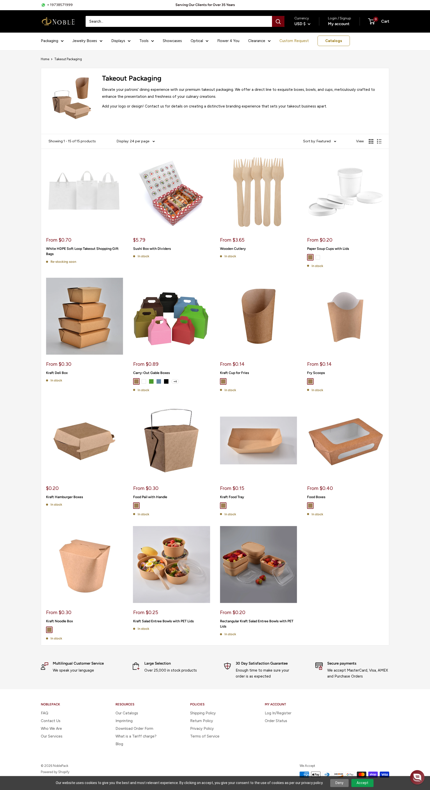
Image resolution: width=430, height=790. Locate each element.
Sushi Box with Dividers (152, 249)
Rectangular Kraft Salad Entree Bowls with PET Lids (256, 624)
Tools (144, 41)
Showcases (172, 41)
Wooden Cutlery (233, 249)
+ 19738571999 (60, 5)
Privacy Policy (202, 728)
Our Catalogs (126, 713)
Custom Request (294, 41)
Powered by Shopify (55, 772)
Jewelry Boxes (84, 41)
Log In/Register (278, 713)
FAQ (44, 713)
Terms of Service (204, 736)
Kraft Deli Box (57, 373)
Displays (118, 41)
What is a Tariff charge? (136, 736)
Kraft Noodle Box (59, 621)
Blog (119, 744)
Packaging (49, 41)
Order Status (276, 721)
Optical (197, 41)
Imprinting (124, 721)
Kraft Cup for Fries (234, 373)
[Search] (278, 21)
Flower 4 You (228, 41)
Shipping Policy (203, 713)
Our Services (51, 736)
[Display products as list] (379, 141)
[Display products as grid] (371, 141)
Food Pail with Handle (150, 497)
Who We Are (51, 728)
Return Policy (201, 721)
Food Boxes (316, 497)
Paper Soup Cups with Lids (328, 249)
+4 (175, 381)
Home (45, 59)
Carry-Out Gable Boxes (151, 373)
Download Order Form (134, 728)
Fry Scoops (316, 373)
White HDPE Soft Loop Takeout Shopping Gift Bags (82, 251)
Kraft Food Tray (232, 497)
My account (338, 23)
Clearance (256, 41)
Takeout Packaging (68, 59)
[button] (417, 777)
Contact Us (50, 721)
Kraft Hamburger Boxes (64, 497)
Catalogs (333, 41)
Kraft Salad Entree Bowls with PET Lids (163, 621)
